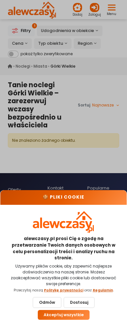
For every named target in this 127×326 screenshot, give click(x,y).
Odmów (47, 302)
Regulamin (103, 290)
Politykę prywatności (63, 290)
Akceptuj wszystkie (64, 315)
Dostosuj (79, 302)
